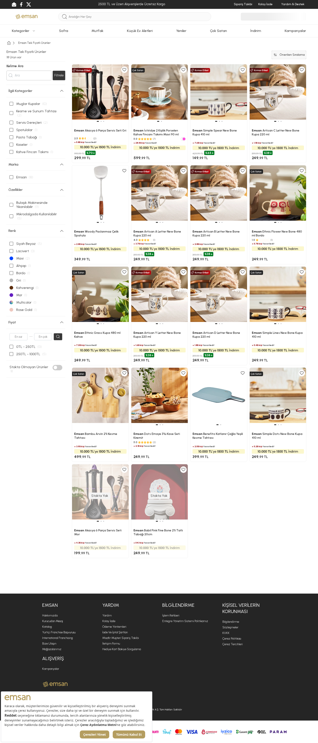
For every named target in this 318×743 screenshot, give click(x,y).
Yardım (107, 615)
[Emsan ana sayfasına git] (55, 684)
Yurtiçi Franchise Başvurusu (58, 632)
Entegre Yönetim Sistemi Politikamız (185, 621)
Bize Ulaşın (49, 643)
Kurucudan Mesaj (52, 621)
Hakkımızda (50, 615)
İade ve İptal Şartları (115, 632)
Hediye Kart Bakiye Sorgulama (121, 649)
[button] (157, 424)
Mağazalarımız (51, 649)
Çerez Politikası (231, 638)
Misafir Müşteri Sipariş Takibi (120, 638)
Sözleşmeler (230, 627)
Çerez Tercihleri (232, 644)
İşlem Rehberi (170, 615)
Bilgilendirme (230, 622)
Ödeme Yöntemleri (114, 627)
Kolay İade (108, 621)
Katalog (47, 627)
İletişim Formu (111, 643)
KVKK (226, 633)
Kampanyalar (50, 669)
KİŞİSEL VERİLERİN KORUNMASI (241, 608)
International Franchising (57, 638)
